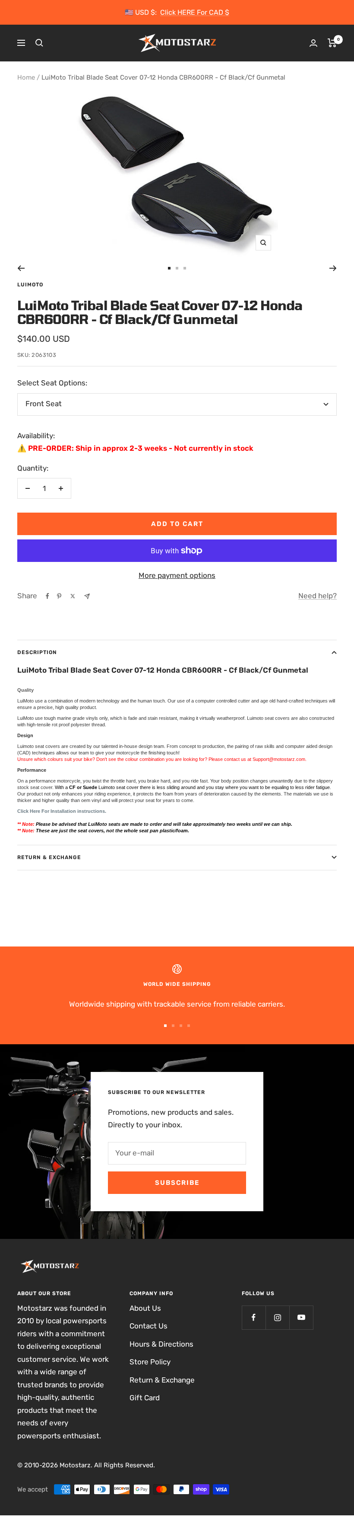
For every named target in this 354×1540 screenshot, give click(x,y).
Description (37, 652)
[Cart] (332, 42)
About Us (145, 1308)
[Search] (39, 43)
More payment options (177, 575)
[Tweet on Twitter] (72, 596)
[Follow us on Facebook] (254, 1317)
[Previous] (21, 268)
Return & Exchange (49, 857)
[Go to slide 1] (169, 268)
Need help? (317, 595)
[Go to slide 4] (188, 1025)
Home (26, 77)
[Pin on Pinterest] (59, 596)
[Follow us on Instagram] (277, 1317)
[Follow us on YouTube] (301, 1317)
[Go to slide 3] (184, 268)
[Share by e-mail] (87, 596)
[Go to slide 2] (177, 268)
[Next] (333, 268)
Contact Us (149, 1326)
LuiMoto (30, 285)
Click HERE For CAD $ (194, 12)
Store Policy (150, 1361)
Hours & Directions (161, 1344)
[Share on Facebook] (47, 596)
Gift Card (145, 1397)
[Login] (313, 43)
